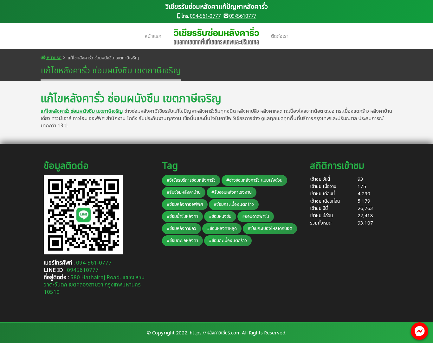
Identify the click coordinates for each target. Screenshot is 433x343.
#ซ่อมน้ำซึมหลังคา (182, 216)
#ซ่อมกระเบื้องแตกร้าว (234, 204)
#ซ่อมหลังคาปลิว (181, 228)
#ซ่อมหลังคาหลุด (222, 228)
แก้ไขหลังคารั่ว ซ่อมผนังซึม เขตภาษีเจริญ (82, 111)
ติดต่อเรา (279, 36)
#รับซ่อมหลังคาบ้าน (184, 192)
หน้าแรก (153, 36)
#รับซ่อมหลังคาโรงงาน (231, 192)
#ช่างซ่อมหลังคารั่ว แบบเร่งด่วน (254, 180)
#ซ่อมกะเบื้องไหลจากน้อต (270, 228)
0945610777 (242, 16)
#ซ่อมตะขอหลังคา (182, 240)
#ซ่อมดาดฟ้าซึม (255, 216)
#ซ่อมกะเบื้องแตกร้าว (228, 240)
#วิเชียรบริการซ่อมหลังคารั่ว (191, 180)
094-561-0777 (205, 16)
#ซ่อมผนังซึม (220, 216)
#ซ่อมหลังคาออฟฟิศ (185, 204)
